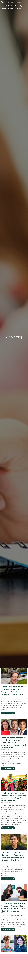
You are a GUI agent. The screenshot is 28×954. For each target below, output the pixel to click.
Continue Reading (8, 713)
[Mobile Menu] (26, 2)
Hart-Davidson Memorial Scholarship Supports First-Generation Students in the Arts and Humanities (13, 743)
